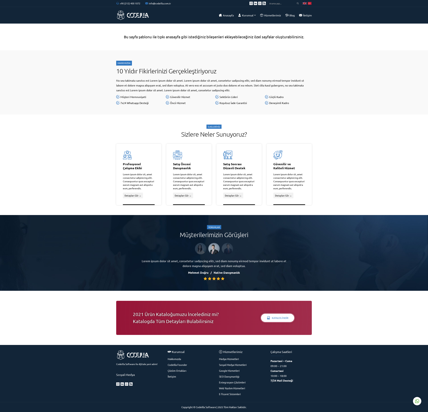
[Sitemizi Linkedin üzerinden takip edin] (255, 3)
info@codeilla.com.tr (160, 3)
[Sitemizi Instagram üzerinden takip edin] (251, 3)
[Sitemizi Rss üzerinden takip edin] (264, 3)
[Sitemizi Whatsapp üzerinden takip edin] (259, 3)
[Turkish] (310, 3)
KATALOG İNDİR (280, 317)
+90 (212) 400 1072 (130, 3)
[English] (305, 3)
